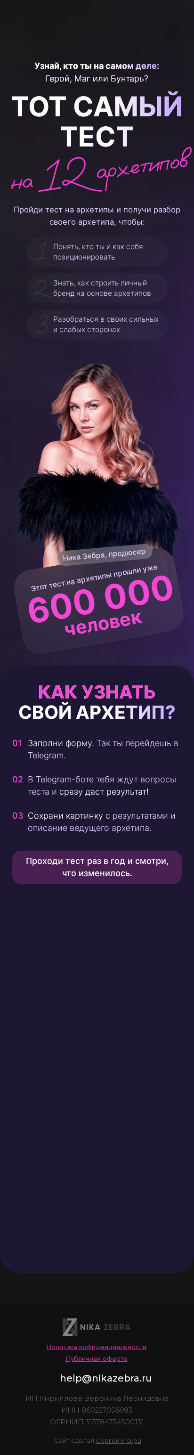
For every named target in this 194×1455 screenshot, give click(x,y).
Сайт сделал (97, 1440)
